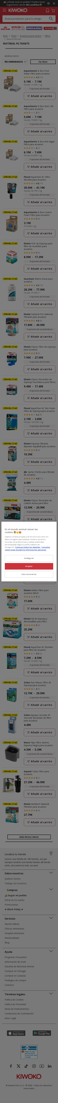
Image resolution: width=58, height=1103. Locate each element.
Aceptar (29, 566)
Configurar (29, 558)
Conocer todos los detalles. (28, 547)
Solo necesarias (29, 574)
